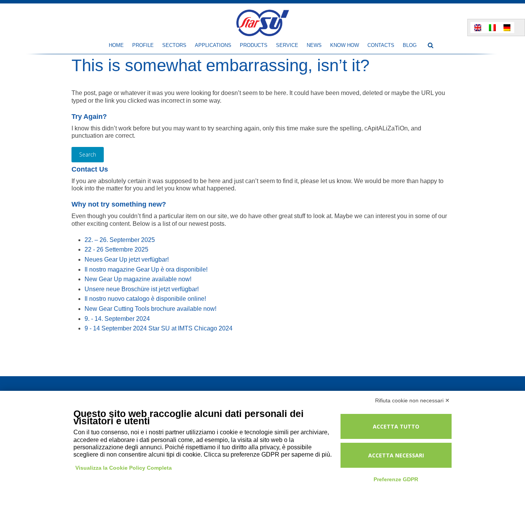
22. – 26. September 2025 (120, 240)
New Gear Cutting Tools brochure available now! (150, 308)
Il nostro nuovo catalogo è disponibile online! (145, 298)
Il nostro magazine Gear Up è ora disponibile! (146, 269)
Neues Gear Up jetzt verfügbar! (127, 259)
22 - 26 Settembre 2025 (116, 249)
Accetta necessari (396, 455)
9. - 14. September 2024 (117, 318)
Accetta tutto (396, 426)
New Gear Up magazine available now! (138, 279)
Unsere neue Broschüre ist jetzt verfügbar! (142, 289)
